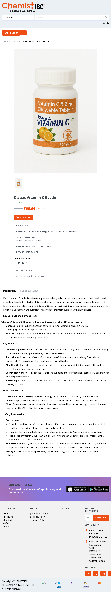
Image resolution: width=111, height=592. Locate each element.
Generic (58, 231)
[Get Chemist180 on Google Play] (99, 489)
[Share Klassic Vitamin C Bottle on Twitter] (20, 263)
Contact (8, 520)
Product (17, 41)
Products (8, 516)
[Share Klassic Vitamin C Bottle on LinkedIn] (23, 263)
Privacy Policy (38, 516)
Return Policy (38, 520)
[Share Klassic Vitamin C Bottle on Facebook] (16, 263)
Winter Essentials (70, 231)
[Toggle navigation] (23, 32)
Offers (7, 523)
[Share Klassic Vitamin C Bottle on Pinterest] (27, 263)
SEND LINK (100, 517)
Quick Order (11, 32)
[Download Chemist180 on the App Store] (77, 489)
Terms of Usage (40, 513)
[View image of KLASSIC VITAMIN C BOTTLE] (18, 183)
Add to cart (25, 217)
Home (7, 41)
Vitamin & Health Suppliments (40, 231)
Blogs (7, 526)
